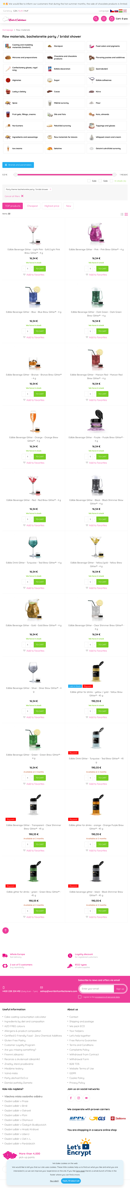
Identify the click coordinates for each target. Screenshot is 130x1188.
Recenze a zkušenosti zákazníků (22, 1059)
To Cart (40, 268)
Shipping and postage (81, 1021)
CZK (15, 11)
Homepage (7, 30)
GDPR (72, 1073)
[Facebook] (71, 1098)
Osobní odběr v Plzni (15, 1115)
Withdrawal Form (79, 1059)
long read (80, 1171)
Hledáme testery (13, 1068)
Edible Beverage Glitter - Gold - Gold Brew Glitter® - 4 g (34, 625)
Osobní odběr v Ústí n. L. (17, 1138)
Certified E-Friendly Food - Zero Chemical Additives (33, 1035)
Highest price (52, 205)
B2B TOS (74, 1063)
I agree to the (101, 997)
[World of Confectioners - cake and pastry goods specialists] (14, 18)
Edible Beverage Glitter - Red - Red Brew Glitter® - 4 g (33, 500)
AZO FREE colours (14, 1026)
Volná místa (11, 1073)
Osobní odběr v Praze (16, 1101)
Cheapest (32, 205)
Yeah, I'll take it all (71, 1181)
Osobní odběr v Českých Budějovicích (25, 1124)
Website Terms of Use (81, 1068)
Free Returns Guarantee (83, 1040)
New (68, 205)
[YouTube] (86, 1098)
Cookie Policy (76, 1077)
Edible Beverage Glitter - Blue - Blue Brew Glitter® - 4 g (33, 312)
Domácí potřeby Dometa (18, 1082)
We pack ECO (77, 1026)
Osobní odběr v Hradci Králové (21, 1129)
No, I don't (54, 1181)
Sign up (120, 988)
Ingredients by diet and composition (24, 1021)
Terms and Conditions (81, 1044)
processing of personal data (107, 997)
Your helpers (76, 1030)
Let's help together (80, 1035)
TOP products (12, 205)
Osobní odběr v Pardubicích (19, 1143)
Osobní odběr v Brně (15, 1105)
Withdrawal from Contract (84, 1054)
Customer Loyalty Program (19, 1044)
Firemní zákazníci (13, 1054)
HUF (26, 11)
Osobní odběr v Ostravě (17, 1110)
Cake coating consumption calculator (25, 1016)
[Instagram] (78, 1098)
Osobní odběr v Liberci (16, 1134)
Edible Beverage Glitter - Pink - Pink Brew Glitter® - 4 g (96, 249)
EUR (21, 11)
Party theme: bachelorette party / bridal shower (27, 189)
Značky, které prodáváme (18, 1063)
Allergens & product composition (22, 1030)
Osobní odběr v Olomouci (18, 1119)
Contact (73, 1016)
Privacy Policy (77, 1082)
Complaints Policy (79, 1049)
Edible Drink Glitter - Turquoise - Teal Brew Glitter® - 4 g (34, 562)
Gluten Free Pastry (15, 1040)
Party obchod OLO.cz (16, 1077)
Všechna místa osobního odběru (23, 1096)
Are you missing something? (20, 1049)
